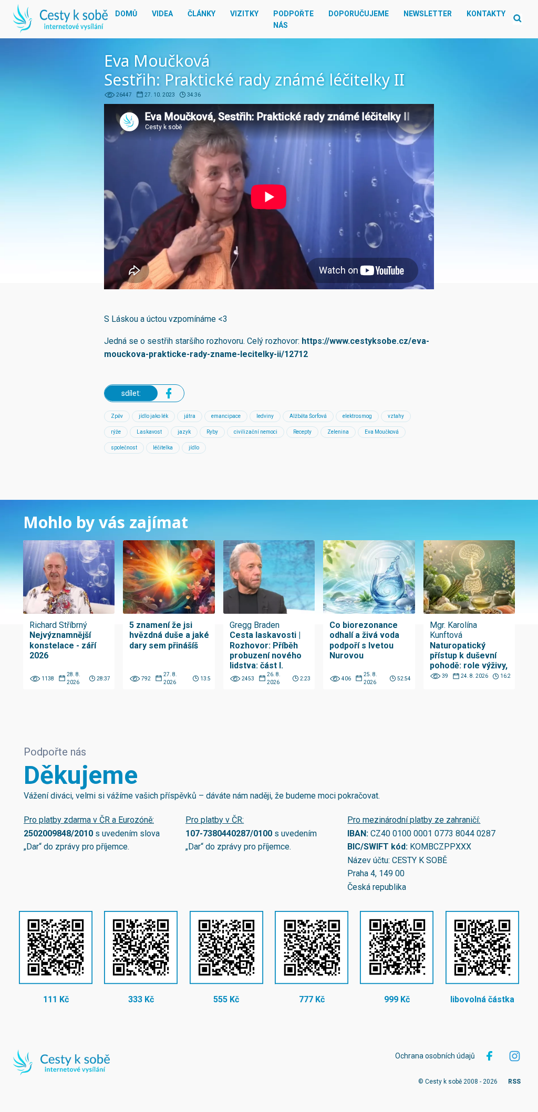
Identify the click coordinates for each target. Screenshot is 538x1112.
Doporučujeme (358, 13)
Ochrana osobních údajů (435, 1056)
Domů (126, 13)
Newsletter (428, 13)
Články (201, 13)
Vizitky (244, 13)
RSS (514, 1081)
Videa (162, 13)
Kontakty (486, 13)
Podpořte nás (293, 19)
